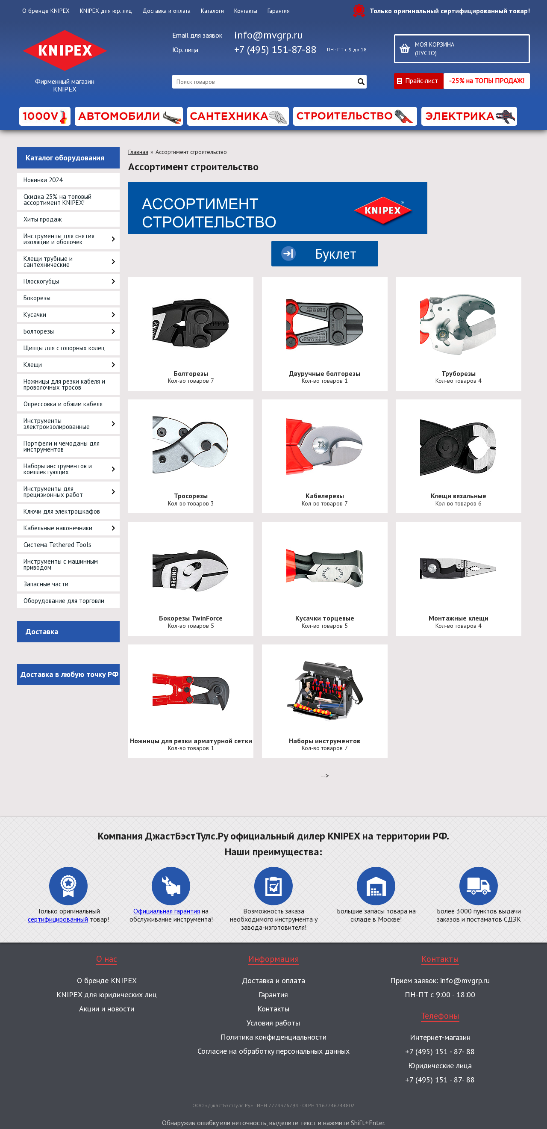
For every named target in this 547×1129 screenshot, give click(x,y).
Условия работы (273, 1023)
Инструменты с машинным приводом (61, 564)
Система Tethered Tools (57, 545)
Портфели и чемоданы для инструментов (62, 446)
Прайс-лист (421, 80)
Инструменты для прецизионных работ (53, 492)
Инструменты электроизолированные (57, 424)
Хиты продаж (43, 219)
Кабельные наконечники (58, 528)
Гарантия (279, 11)
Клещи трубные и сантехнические (48, 261)
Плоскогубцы (41, 281)
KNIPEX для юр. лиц (106, 11)
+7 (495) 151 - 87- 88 (440, 1051)
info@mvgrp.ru (268, 34)
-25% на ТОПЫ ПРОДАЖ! (486, 80)
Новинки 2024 (43, 180)
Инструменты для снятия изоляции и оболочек (59, 239)
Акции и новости (106, 1009)
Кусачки (35, 314)
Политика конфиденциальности (273, 1037)
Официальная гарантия (166, 911)
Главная (138, 152)
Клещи (33, 365)
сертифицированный (58, 919)
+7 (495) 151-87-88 (275, 49)
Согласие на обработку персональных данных (273, 1051)
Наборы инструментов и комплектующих (58, 469)
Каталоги (212, 11)
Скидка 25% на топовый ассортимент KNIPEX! (57, 199)
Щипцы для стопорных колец (64, 348)
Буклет (335, 254)
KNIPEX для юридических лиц (106, 994)
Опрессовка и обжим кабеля (63, 404)
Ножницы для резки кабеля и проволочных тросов (64, 384)
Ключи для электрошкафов (62, 511)
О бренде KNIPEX (46, 11)
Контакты (245, 11)
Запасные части (46, 584)
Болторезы (39, 331)
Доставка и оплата (166, 11)
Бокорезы (37, 298)
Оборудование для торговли (64, 601)
